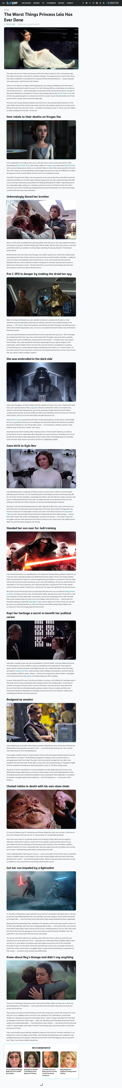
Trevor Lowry (10, 24)
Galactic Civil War (21, 671)
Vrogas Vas (50, 165)
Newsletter (114, 3)
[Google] (100, 3)
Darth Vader (70, 165)
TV (43, 3)
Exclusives (26, 3)
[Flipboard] (97, 3)
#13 (22, 165)
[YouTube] (86, 3)
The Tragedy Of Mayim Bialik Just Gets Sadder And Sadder (14, 1072)
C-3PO (15, 325)
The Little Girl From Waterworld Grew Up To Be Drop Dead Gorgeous (49, 1072)
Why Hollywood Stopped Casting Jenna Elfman (68, 1072)
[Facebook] (83, 3)
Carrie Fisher (62, 93)
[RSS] (104, 3)
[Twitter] (90, 3)
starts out (15, 420)
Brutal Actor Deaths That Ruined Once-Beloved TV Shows (31, 1072)
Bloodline (27, 676)
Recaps (61, 3)
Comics (70, 3)
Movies (36, 3)
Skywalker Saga (35, 602)
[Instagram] (93, 3)
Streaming (51, 3)
